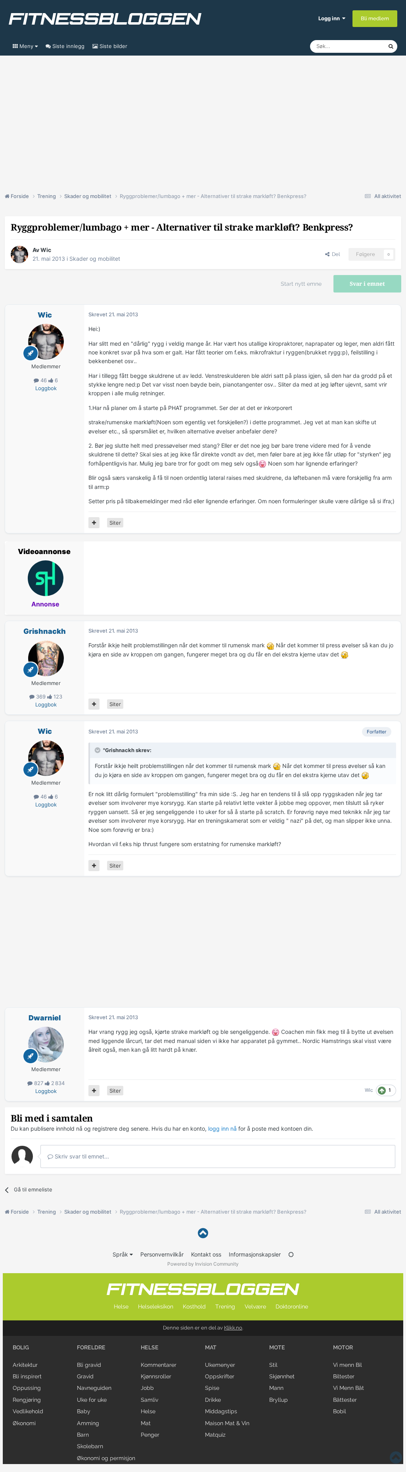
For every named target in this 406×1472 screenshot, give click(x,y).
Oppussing (27, 1388)
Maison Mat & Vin (227, 1423)
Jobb (147, 1388)
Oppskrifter (219, 1376)
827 (39, 1083)
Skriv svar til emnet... (81, 1156)
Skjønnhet (282, 1376)
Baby (83, 1411)
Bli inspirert (27, 1376)
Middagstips (221, 1411)
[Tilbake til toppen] (203, 1233)
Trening (225, 1306)
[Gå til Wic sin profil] (19, 254)
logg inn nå (222, 1128)
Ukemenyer (220, 1365)
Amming (88, 1423)
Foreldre (91, 1347)
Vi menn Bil (347, 1365)
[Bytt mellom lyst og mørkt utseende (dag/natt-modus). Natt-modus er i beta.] (291, 1254)
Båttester (345, 1400)
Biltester (343, 1376)
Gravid (85, 1376)
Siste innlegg (67, 46)
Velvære (255, 1306)
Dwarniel (45, 1018)
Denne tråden (362, 46)
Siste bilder (112, 46)
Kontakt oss (206, 1254)
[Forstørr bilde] (262, 463)
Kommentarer (158, 1365)
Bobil (339, 1411)
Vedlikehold (28, 1411)
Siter (115, 523)
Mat (146, 1423)
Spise (212, 1388)
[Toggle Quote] (98, 750)
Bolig (21, 1347)
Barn (83, 1435)
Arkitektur (25, 1365)
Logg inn (330, 18)
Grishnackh (44, 631)
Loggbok (46, 388)
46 (43, 380)
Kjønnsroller (156, 1376)
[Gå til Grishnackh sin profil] (46, 658)
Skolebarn (90, 1446)
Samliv (149, 1400)
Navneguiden (94, 1388)
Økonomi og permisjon (106, 1458)
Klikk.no (233, 1328)
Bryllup (278, 1400)
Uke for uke (92, 1400)
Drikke (213, 1400)
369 (40, 696)
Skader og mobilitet (94, 258)
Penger (150, 1435)
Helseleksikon (155, 1306)
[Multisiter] (94, 522)
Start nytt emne (301, 284)
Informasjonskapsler (255, 1254)
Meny (26, 46)
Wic (45, 249)
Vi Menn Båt (348, 1388)
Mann (276, 1388)
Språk (121, 1254)
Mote (277, 1347)
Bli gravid (89, 1365)
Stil (273, 1365)
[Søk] (391, 46)
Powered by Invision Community (203, 1264)
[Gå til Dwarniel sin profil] (46, 1044)
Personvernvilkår (162, 1254)
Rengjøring (27, 1400)
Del (334, 254)
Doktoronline (292, 1306)
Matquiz (215, 1435)
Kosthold (194, 1306)
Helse (121, 1306)
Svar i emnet (367, 284)
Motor (343, 1347)
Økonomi (24, 1423)
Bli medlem (375, 18)
